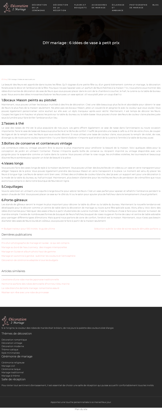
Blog (156, 5)
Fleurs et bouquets (80, 6)
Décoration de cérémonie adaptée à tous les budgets (30, 260)
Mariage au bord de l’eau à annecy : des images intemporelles (34, 247)
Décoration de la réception (60, 7)
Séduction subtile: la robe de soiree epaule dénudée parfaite (126, 229)
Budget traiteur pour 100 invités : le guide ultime (29, 229)
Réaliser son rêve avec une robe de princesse (25, 292)
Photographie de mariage (139, 6)
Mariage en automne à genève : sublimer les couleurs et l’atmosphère (38, 256)
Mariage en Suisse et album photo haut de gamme (29, 251)
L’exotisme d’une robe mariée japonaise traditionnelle (30, 279)
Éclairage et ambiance (118, 7)
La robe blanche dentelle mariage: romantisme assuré (30, 288)
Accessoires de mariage (99, 6)
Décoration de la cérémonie (39, 7)
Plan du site (81, 409)
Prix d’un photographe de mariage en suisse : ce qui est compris (35, 243)
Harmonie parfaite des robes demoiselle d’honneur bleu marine (35, 284)
